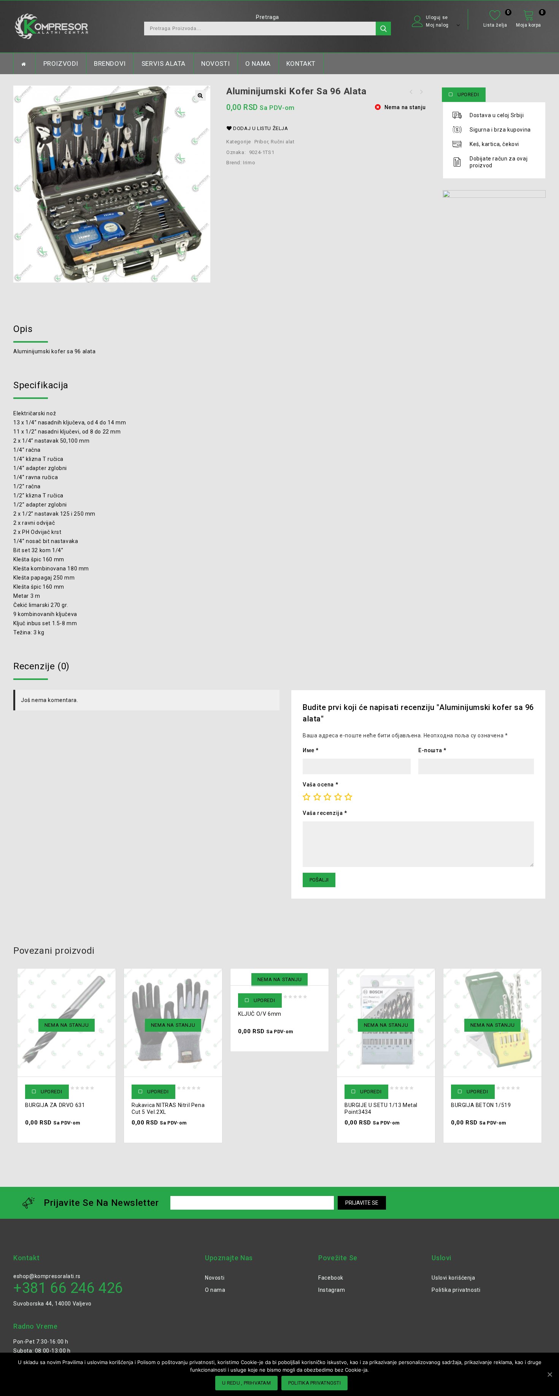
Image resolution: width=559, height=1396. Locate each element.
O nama (215, 1290)
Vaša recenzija (325, 813)
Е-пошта (432, 750)
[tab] (279, 329)
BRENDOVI (110, 63)
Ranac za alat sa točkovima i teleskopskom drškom (421, 92)
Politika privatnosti (456, 1290)
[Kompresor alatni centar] (51, 26)
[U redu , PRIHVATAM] (549, 1374)
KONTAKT (301, 63)
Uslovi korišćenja (453, 1278)
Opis (22, 329)
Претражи (383, 28)
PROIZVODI (60, 63)
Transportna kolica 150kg (411, 92)
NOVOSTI (215, 63)
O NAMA (258, 63)
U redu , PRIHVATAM (246, 1383)
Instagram (331, 1290)
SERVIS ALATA (163, 63)
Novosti (214, 1278)
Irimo (249, 162)
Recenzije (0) (41, 666)
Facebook (330, 1278)
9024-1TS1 (261, 152)
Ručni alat (282, 142)
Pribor (261, 142)
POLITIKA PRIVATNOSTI (314, 1383)
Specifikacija (40, 385)
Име (311, 750)
